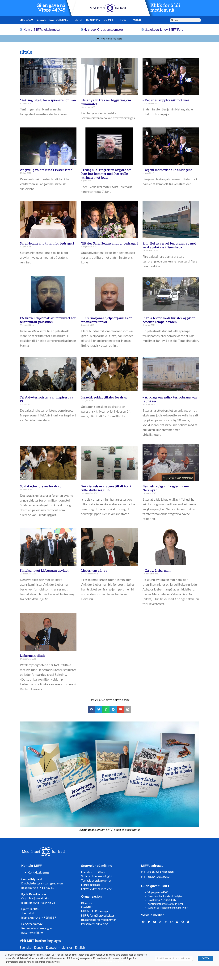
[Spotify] (177, 921)
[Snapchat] (182, 921)
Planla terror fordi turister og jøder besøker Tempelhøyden (169, 320)
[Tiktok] (166, 921)
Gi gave (41, 19)
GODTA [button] (205, 958)
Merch (137, 19)
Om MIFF (87, 907)
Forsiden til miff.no (93, 872)
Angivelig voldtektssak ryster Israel (46, 170)
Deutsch (52, 947)
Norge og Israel (90, 884)
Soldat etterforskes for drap (40, 486)
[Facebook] (143, 921)
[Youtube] (154, 921)
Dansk (38, 947)
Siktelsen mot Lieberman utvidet (44, 571)
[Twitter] (149, 921)
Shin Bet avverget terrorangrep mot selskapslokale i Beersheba (169, 245)
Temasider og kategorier (96, 880)
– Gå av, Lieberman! (157, 571)
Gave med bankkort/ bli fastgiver (165, 895)
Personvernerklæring (94, 924)
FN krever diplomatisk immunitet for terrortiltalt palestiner (48, 320)
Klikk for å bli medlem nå (165, 8)
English (80, 947)
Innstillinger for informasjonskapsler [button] (173, 958)
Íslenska (66, 947)
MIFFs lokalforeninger (95, 911)
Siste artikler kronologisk (96, 876)
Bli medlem (26, 19)
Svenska (25, 947)
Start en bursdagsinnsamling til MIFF (167, 907)
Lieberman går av (94, 571)
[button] (91, 709)
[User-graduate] (188, 921)
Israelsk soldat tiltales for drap (104, 397)
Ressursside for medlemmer (98, 919)
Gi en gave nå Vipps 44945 (51, 8)
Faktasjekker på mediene (96, 889)
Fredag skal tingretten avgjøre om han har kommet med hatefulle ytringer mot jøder (106, 174)
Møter (78, 19)
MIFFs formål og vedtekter (97, 915)
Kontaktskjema (38, 872)
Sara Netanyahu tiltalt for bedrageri (47, 243)
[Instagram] (160, 921)
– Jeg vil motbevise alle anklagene (167, 170)
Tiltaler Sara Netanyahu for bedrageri (109, 243)
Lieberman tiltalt (32, 656)
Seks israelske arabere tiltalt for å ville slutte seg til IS (106, 488)
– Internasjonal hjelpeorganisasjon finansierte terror (106, 320)
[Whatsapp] (171, 921)
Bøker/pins (93, 19)
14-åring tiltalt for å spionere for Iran (48, 100)
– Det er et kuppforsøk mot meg (166, 100)
